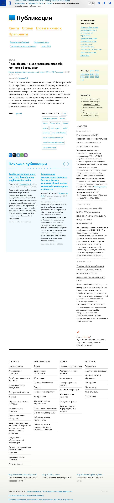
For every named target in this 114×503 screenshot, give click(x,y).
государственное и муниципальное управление (88, 33)
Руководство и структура (15, 372)
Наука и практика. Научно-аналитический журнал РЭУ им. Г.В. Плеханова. (36, 72)
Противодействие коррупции (17, 416)
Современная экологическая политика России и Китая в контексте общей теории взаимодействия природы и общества (54, 181)
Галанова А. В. (23, 78)
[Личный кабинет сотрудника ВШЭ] (104, 3)
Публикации (34, 18)
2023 (92, 74)
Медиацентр (90, 387)
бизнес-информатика (89, 27)
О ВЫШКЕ (14, 361)
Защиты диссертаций (69, 389)
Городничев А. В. (25, 184)
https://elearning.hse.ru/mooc (90, 474)
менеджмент (96, 49)
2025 (82, 74)
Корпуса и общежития (19, 392)
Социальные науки (91, 112)
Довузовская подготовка (40, 372)
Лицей (37, 366)
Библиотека (90, 366)
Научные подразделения (71, 366)
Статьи (27, 28)
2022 (97, 74)
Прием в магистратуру (44, 391)
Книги (14, 28)
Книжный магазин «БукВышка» (93, 376)
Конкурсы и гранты (68, 401)
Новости (81, 126)
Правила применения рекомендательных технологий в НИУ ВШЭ (35, 499)
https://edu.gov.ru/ (51, 474)
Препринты (18, 34)
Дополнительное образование (42, 402)
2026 (97, 70)
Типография (90, 382)
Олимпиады (39, 378)
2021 (82, 77)
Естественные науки (91, 101)
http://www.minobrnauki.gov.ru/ (23, 474)
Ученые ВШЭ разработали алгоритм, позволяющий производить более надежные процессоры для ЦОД (90, 273)
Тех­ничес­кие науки (91, 115)
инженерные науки (88, 41)
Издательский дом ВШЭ (95, 370)
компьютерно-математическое (87, 45)
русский (19, 113)
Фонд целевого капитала (16, 409)
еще (82, 79)
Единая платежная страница (17, 458)
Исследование (100, 186)
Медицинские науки (91, 104)
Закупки (12, 396)
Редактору (104, 491)
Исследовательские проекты (69, 372)
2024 (87, 74)
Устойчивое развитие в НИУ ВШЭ (19, 379)
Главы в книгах (49, 28)
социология (91, 52)
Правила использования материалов (23, 46)
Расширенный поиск (41, 42)
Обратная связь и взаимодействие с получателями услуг (43, 427)
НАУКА (63, 361)
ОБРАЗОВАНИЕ (42, 361)
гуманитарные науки (88, 38)
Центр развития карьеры (45, 408)
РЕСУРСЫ (90, 361)
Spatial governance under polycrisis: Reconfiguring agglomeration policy (22, 177)
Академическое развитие (67, 395)
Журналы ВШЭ (91, 391)
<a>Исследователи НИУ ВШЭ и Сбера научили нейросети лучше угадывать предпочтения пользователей (91, 215)
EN (93, 3)
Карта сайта (68, 499)
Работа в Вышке (16, 464)
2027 (92, 70)
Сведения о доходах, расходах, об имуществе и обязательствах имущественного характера (20, 428)
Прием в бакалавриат (43, 382)
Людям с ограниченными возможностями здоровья (20, 449)
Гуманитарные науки (91, 98)
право (83, 52)
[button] (28, 168)
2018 (97, 77)
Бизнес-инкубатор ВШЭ (44, 412)
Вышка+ (37, 387)
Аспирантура (40, 396)
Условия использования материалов (57, 491)
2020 (87, 77)
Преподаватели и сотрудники (17, 386)
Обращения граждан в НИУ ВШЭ (19, 402)
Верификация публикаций (19, 42)
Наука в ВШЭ (46, 46)
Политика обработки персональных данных (26, 495)
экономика (84, 55)
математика (85, 49)
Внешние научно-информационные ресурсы (68, 408)
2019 (92, 77)
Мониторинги (66, 378)
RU (90, 3)
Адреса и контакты (34, 491)
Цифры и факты (16, 366)
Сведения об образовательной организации (16, 440)
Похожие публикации (28, 163)
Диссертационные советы (68, 383)
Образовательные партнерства (42, 418)
